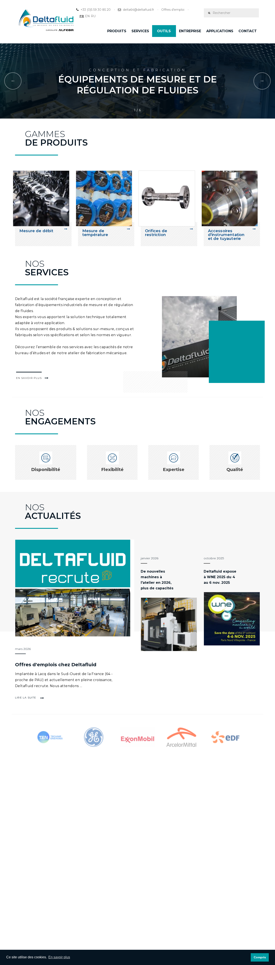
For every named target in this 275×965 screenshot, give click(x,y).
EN (87, 16)
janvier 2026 (149, 558)
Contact (247, 31)
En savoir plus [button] (59, 957)
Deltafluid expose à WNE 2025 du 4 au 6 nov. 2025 (220, 577)
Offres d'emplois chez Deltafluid (55, 665)
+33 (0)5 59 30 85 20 (96, 10)
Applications (219, 31)
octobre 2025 (214, 558)
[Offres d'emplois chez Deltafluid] (74, 588)
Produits (116, 31)
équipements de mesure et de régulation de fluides (137, 85)
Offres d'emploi (172, 10)
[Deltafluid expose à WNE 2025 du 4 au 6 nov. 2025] (232, 619)
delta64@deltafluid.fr (138, 10)
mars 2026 (23, 649)
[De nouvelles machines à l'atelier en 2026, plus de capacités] (169, 624)
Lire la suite (26, 697)
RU (93, 16)
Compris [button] (260, 957)
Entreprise (190, 31)
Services (140, 31)
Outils (164, 31)
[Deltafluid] (211, 337)
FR (81, 16)
